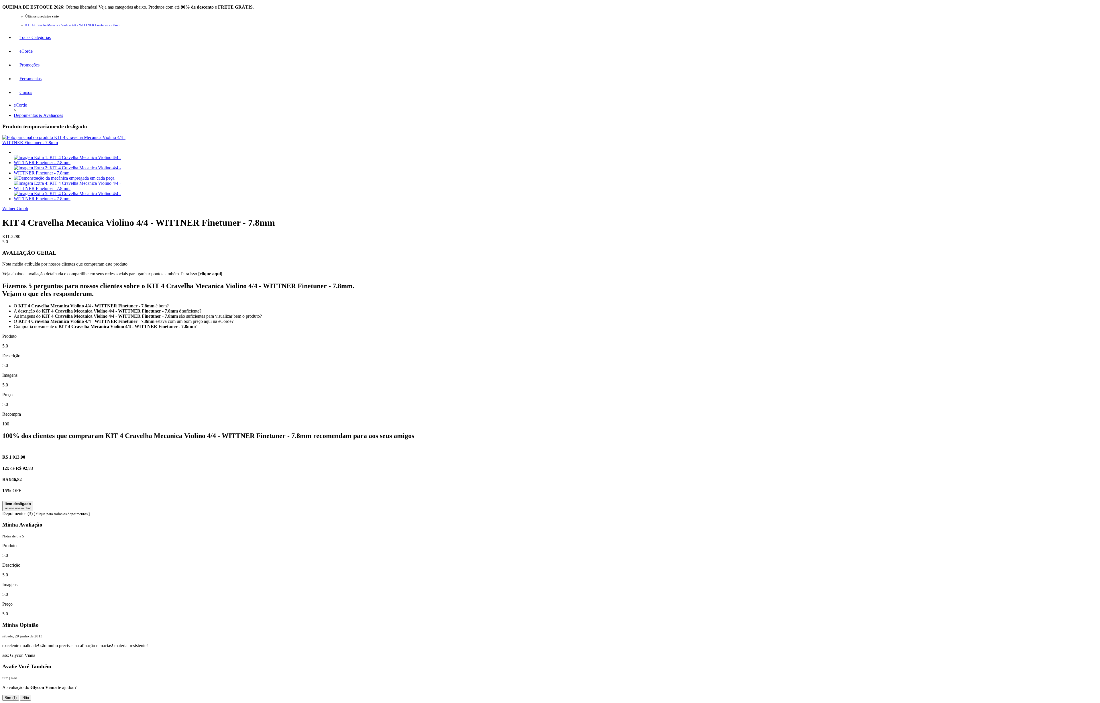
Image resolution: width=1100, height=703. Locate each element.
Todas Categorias (35, 37)
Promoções (29, 64)
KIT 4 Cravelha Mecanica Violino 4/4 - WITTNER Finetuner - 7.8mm (72, 25)
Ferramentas (30, 78)
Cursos (25, 92)
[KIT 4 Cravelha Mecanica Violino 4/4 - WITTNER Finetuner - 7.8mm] (66, 142)
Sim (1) (11, 698)
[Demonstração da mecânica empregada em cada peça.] (64, 178)
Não (25, 698)
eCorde (26, 51)
